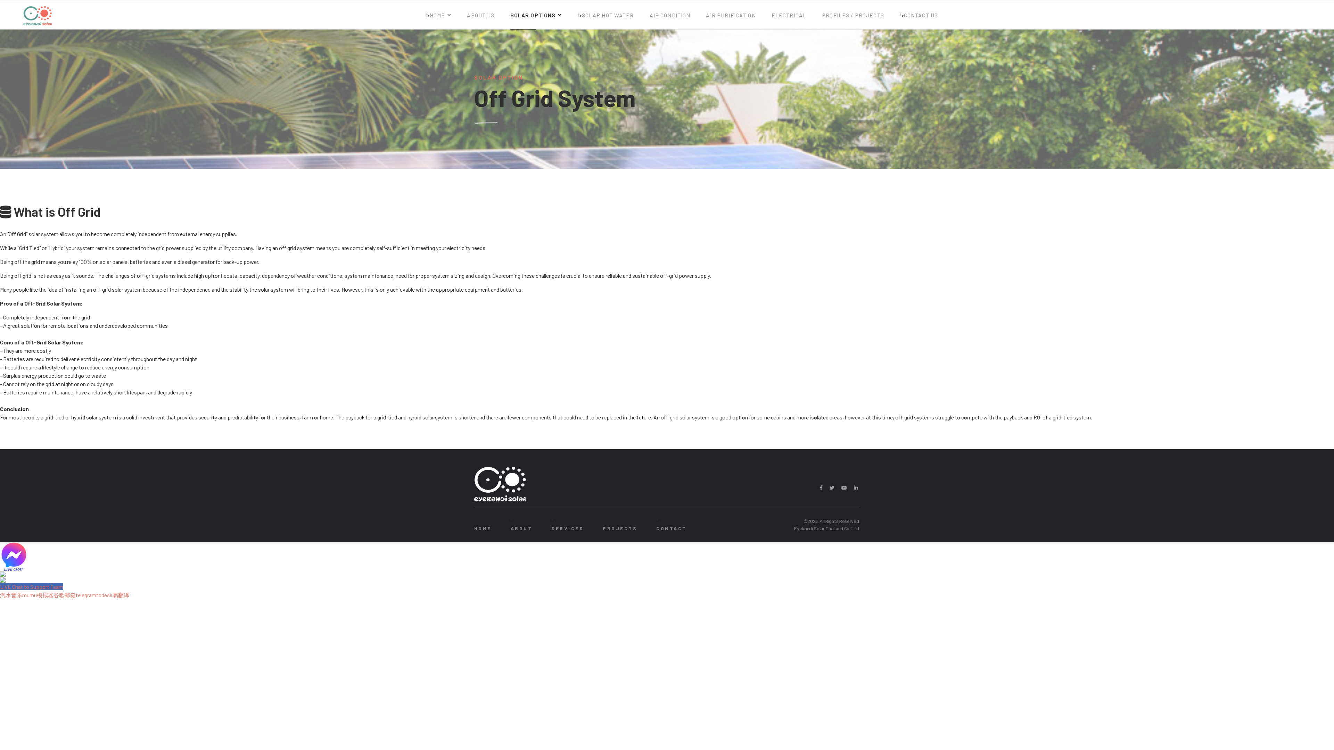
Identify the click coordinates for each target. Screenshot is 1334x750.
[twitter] (832, 488)
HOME (483, 528)
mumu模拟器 (37, 595)
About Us (480, 15)
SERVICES (567, 528)
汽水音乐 (11, 595)
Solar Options (533, 15)
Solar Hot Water (608, 15)
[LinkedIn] (856, 488)
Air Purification (731, 15)
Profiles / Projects (853, 15)
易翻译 (121, 595)
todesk (104, 595)
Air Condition (670, 15)
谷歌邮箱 (64, 595)
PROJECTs (620, 528)
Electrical (789, 15)
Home (437, 15)
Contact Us (921, 15)
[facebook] (821, 488)
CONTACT (671, 528)
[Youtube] (844, 488)
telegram (86, 595)
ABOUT (521, 528)
